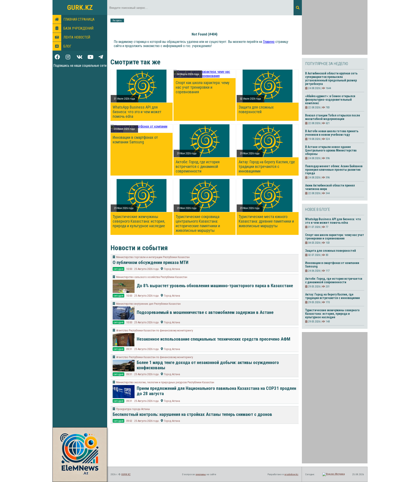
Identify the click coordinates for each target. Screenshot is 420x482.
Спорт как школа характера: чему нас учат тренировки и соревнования (202, 87)
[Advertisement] (335, 27)
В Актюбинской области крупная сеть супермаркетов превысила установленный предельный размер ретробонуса (331, 79)
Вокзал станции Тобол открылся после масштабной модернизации (332, 117)
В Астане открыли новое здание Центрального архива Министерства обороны (331, 150)
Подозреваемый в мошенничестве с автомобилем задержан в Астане (205, 312)
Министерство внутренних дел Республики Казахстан (148, 303)
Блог (67, 46)
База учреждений (78, 28)
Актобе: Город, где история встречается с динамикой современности (198, 166)
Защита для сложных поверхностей (256, 109)
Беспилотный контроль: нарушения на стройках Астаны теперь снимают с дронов (192, 414)
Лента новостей (76, 37)
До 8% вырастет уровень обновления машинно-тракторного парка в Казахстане (215, 285)
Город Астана (172, 269)
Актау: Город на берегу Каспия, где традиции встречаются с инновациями (267, 166)
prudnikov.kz (291, 474)
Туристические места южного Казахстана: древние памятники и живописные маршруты (266, 221)
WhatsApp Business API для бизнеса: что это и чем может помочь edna (137, 112)
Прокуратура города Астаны (133, 409)
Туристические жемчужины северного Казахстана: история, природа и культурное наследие (139, 221)
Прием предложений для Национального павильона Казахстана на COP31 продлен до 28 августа (216, 391)
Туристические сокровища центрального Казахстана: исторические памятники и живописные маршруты (198, 223)
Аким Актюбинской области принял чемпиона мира (330, 187)
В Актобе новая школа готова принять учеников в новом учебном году (331, 132)
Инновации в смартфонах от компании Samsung (135, 139)
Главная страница (78, 19)
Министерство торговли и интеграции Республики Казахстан (153, 257)
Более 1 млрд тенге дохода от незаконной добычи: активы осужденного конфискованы (208, 365)
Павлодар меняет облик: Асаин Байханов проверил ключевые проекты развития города (333, 169)
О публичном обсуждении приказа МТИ (150, 262)
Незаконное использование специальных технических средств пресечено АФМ (213, 339)
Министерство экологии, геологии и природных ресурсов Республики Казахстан (165, 382)
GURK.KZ (80, 7)
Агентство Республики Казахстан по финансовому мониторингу (154, 330)
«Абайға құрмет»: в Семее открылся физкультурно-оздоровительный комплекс (330, 99)
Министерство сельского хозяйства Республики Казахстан (151, 277)
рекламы (201, 474)
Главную (269, 42)
